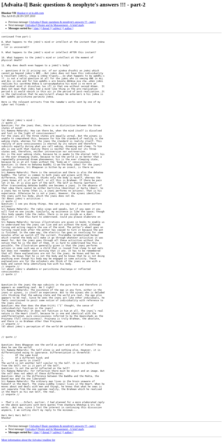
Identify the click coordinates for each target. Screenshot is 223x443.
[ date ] (36, 28)
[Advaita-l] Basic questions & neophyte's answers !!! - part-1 (62, 22)
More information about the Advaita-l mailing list (28, 439)
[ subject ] (57, 28)
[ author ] (68, 28)
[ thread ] (46, 28)
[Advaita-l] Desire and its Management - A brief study (54, 25)
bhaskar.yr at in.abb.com (30, 12)
